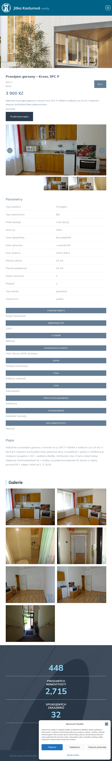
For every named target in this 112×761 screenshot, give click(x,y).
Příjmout (52, 747)
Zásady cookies (73, 755)
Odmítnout (75, 747)
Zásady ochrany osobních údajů (23, 755)
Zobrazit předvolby (97, 747)
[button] (106, 724)
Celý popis (10, 109)
